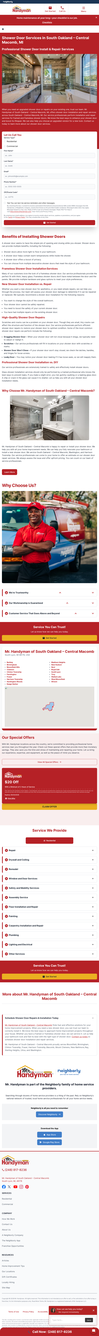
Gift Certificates (9, 1277)
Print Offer (11, 798)
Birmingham (12, 665)
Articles (5, 1260)
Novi (53, 667)
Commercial (12, 146)
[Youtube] (15, 1187)
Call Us (62, 11)
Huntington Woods (14, 682)
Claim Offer (49, 806)
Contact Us (7, 1224)
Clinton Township (14, 672)
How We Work (8, 1219)
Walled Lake (56, 677)
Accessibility (43, 1312)
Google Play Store (51, 1142)
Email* (6, 171)
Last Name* (8, 161)
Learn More (9, 472)
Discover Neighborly (47, 1114)
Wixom (54, 682)
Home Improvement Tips (13, 1266)
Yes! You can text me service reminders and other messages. (31, 203)
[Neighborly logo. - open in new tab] (8, 2)
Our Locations (8, 1271)
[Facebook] (4, 1187)
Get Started (50, 11)
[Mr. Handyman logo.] (35, 1072)
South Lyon (56, 672)
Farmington (11, 674)
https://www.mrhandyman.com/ (20, 211)
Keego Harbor (12, 684)
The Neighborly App (11, 1240)
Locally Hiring (8, 1282)
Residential (12, 141)
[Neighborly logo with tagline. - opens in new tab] (70, 1072)
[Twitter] (10, 1187)
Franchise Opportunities (13, 1246)
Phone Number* (10, 182)
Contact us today (80, 1036)
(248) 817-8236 (16, 1170)
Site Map (6, 1287)
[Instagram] (21, 1187)
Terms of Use (13, 1312)
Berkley (10, 662)
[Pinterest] (27, 1187)
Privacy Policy (20, 217)
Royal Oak (55, 669)
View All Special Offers (48, 762)
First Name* (8, 151)
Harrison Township (15, 679)
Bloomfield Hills (13, 667)
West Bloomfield (58, 679)
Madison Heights (58, 662)
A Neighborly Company (12, 1235)
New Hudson (56, 665)
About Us (6, 1229)
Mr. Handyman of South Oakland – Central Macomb (28, 1025)
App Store (51, 1134)
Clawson (10, 669)
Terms (10, 217)
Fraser (9, 677)
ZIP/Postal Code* (11, 192)
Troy (53, 674)
